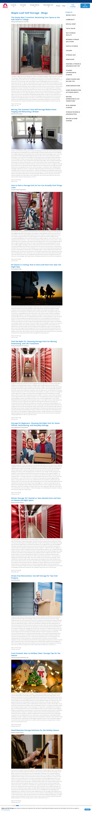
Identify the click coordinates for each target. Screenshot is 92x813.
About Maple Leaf (48, 5)
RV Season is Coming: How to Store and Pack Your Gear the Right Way (36, 266)
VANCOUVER (70, 59)
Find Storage (73, 5)
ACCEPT (87, 809)
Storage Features (34, 5)
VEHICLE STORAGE (72, 46)
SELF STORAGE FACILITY (70, 34)
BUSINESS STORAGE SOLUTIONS (72, 40)
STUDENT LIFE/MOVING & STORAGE (71, 73)
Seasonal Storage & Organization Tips (20, 657)
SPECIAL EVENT (71, 24)
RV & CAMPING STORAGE (71, 106)
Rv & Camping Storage (16, 269)
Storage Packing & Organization (18, 189)
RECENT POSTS (71, 15)
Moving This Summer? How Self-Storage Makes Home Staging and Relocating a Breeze (33, 110)
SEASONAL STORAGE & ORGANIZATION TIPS (73, 65)
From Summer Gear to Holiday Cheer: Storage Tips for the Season (35, 654)
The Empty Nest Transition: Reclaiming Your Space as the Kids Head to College (35, 18)
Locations (13, 5)
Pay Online (85, 5)
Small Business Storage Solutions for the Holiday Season (35, 730)
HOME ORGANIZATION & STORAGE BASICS (73, 91)
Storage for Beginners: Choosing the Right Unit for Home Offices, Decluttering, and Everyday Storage (35, 424)
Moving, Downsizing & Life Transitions (20, 21)
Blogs (63, 6)
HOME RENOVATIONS (73, 86)
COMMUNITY (70, 19)
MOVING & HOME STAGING (71, 120)
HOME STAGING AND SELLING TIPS (73, 80)
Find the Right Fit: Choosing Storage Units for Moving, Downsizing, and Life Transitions (34, 342)
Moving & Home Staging (16, 113)
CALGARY (69, 50)
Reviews (58, 6)
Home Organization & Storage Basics (19, 427)
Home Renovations (15, 580)
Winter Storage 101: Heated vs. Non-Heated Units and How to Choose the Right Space (36, 499)
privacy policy (7, 809)
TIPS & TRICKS (70, 28)
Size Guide (23, 5)
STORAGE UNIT (71, 55)
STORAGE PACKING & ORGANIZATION (73, 113)
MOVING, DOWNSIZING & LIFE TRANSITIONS (72, 99)
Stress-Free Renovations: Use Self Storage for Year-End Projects (34, 577)
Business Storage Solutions (17, 502)
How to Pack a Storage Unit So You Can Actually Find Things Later (36, 186)
